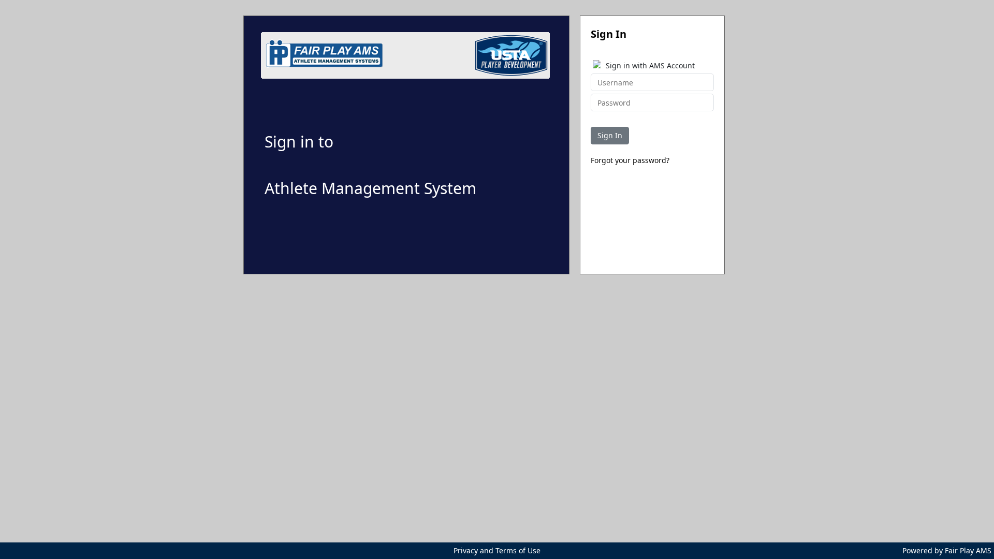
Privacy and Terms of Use (497, 550)
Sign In (609, 135)
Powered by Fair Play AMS (946, 550)
